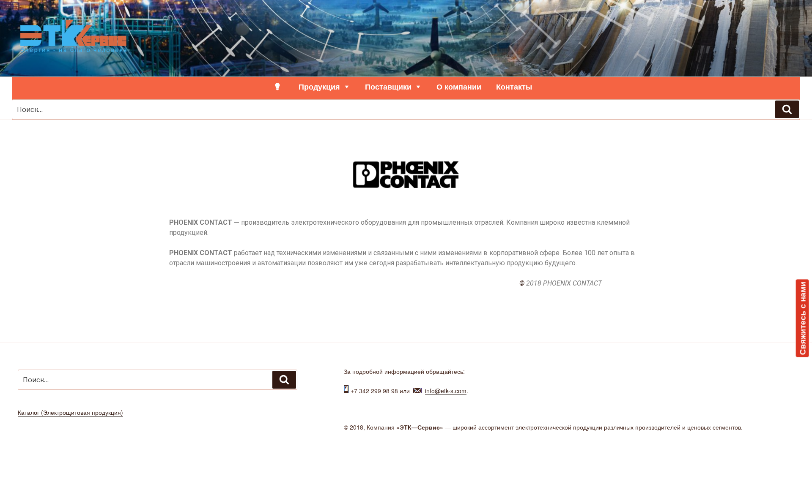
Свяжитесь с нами (802, 318)
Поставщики (388, 86)
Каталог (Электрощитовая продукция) (70, 412)
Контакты (514, 86)
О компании (458, 86)
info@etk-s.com (445, 390)
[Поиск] (787, 109)
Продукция (319, 86)
